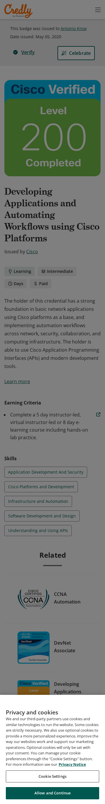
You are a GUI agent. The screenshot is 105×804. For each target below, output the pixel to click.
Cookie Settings (52, 776)
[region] (52, 749)
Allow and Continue (52, 793)
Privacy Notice (72, 764)
